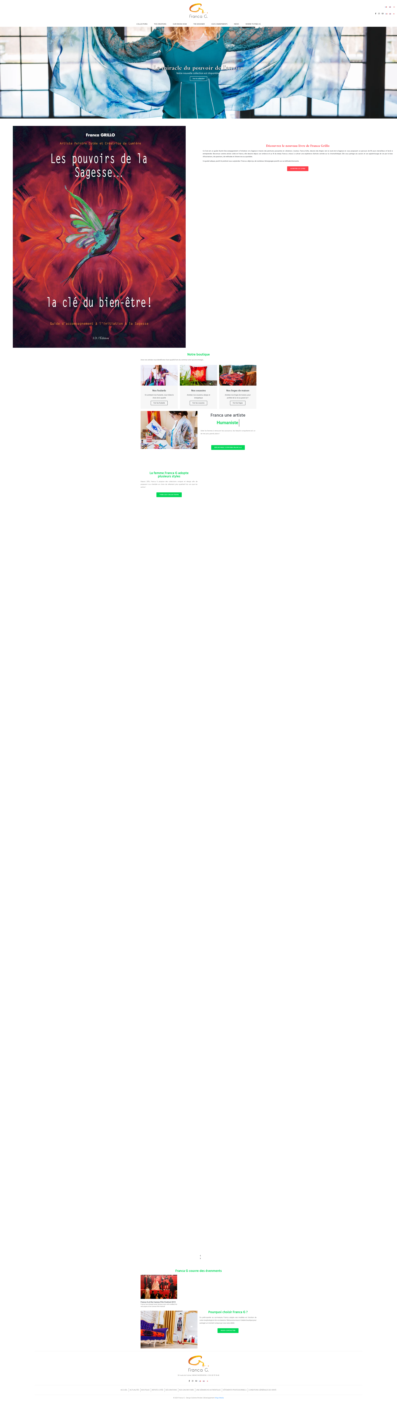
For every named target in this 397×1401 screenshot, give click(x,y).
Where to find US (253, 24)
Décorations (171, 1389)
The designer (199, 24)
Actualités (134, 1389)
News (236, 24)
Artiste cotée (157, 1389)
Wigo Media (219, 1398)
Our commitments (219, 24)
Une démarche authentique (208, 1389)
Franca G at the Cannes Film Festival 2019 (158, 1302)
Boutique (145, 1389)
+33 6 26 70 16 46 (213, 1375)
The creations (160, 24)
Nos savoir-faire (186, 1389)
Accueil (124, 1389)
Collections (141, 24)
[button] (228, 1256)
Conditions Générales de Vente (262, 1389)
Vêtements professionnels (234, 1389)
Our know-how (180, 24)
